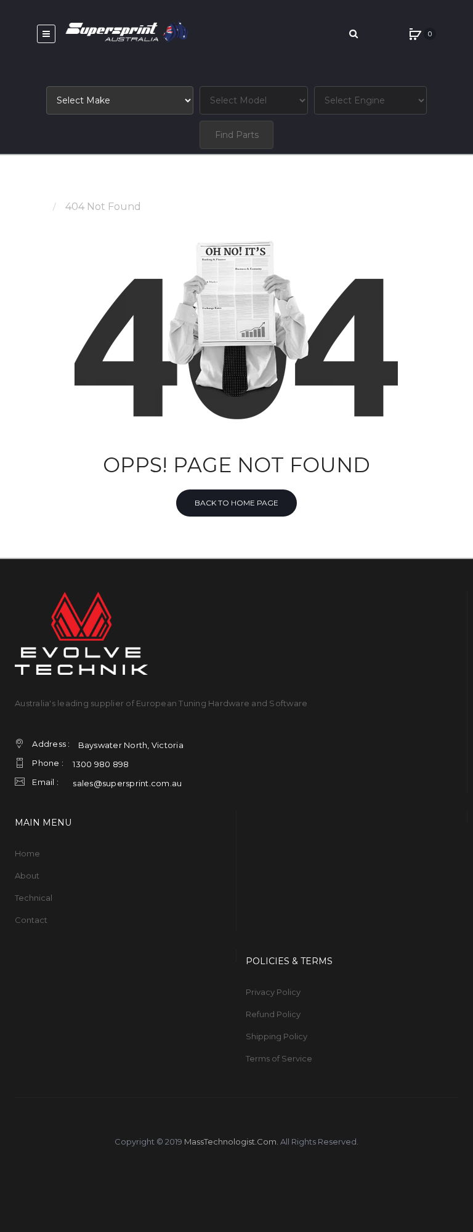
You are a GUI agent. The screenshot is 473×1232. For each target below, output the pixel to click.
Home (30, 206)
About (27, 875)
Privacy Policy (273, 992)
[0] (415, 34)
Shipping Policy (276, 1036)
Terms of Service (279, 1058)
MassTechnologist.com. (231, 1141)
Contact (31, 920)
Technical (33, 898)
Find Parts (237, 134)
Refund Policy (273, 1014)
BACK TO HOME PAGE (236, 502)
